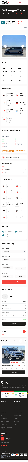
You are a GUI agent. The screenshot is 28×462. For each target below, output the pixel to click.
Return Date (5, 273)
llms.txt (2, 456)
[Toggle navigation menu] (25, 2)
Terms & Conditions (5, 421)
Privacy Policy (4, 424)
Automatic (16, 421)
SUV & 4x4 (16, 418)
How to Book (4, 412)
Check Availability (14, 282)
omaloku (11, 296)
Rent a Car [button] (10, 13)
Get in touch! (4, 418)
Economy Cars (17, 415)
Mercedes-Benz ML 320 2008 (10, 365)
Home (4, 13)
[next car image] (22, 46)
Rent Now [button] (14, 372)
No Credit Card (17, 409)
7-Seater (16, 424)
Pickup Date (5, 264)
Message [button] (14, 323)
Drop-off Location (6, 256)
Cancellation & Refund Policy (6, 428)
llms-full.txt (7, 456)
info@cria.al (9, 439)
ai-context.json (4, 457)
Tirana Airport (17, 406)
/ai (7, 455)
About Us (3, 409)
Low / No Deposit (18, 412)
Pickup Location (6, 248)
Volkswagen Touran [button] (20, 13)
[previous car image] (5, 46)
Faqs (2, 415)
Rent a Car (3, 406)
